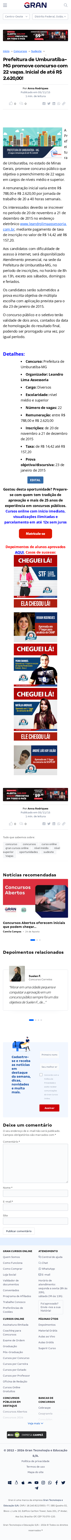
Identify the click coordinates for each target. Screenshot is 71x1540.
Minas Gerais (54, 51)
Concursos (20, 51)
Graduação (10, 1346)
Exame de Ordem (14, 1340)
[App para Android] (30, 1483)
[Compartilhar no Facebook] (43, 104)
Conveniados (11, 1290)
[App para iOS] (23, 1483)
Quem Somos (11, 1257)
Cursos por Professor (16, 1375)
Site (5, 1215)
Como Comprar (12, 1268)
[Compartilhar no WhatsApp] (58, 104)
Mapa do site (36, 1472)
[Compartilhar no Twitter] (48, 104)
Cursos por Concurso (16, 1358)
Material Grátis (47, 1330)
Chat (44, 1262)
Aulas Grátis (46, 1342)
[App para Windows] (10, 1483)
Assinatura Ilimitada (15, 1324)
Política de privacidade (35, 1461)
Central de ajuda (52, 1257)
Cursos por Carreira (15, 1363)
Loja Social (9, 1274)
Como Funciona (12, 1262)
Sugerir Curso (47, 1348)
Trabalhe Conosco (14, 1302)
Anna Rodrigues (38, 88)
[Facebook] (57, 1483)
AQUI (19, 552)
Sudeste (36, 51)
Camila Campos (12, 931)
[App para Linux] (16, 1483)
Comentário (11, 1141)
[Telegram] (36, 1488)
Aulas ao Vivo (46, 1336)
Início (6, 51)
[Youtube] (36, 1483)
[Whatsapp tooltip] (50, 1483)
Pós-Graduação (13, 1352)
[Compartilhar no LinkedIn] (53, 104)
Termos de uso (35, 1466)
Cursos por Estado (14, 1369)
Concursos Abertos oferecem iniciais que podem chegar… (34, 925)
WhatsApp (48, 1268)
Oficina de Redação (15, 1381)
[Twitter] (63, 1483)
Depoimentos (47, 1324)
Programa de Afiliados (17, 1296)
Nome (7, 1187)
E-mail (8, 1201)
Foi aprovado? (51, 1307)
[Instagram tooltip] (43, 1483)
